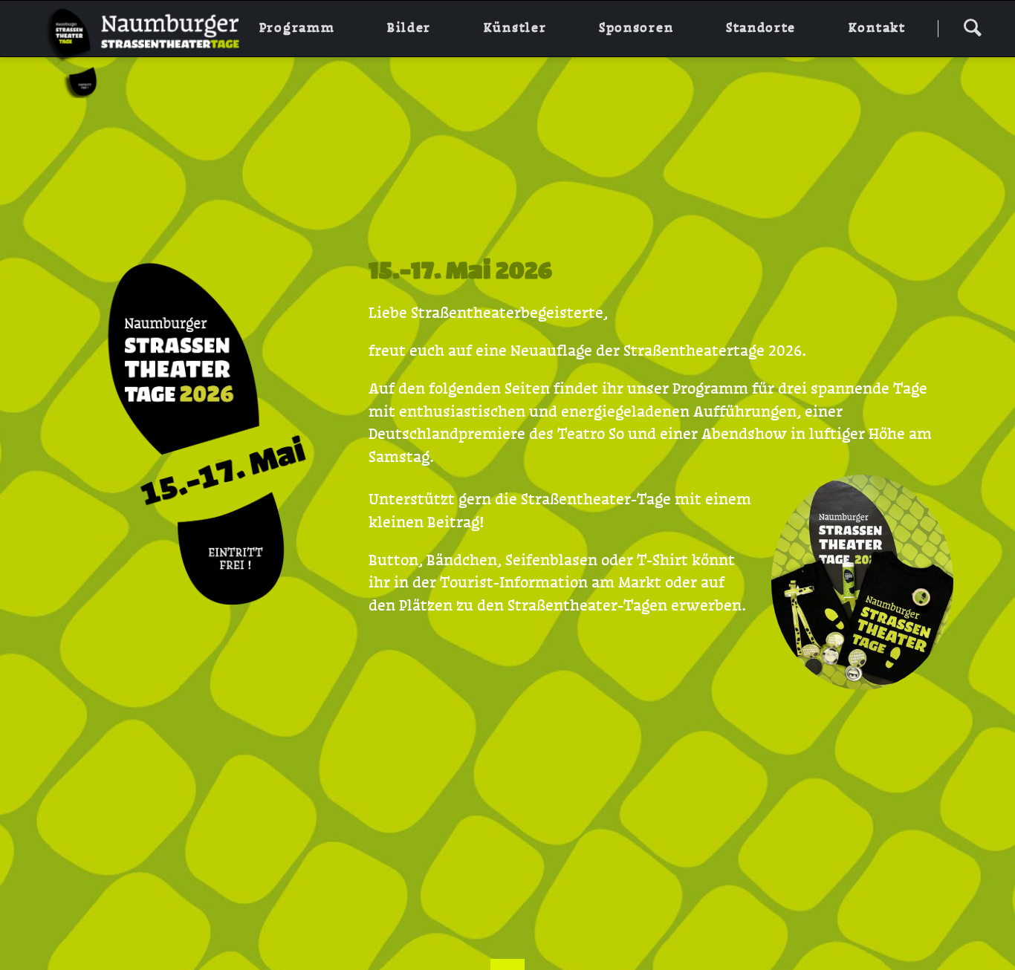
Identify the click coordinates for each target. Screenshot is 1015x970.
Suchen (972, 27)
